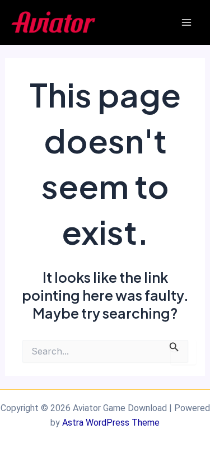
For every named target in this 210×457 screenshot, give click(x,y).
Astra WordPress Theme (111, 422)
